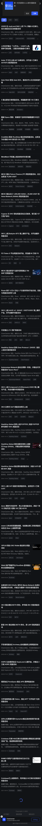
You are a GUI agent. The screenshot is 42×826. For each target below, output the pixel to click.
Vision (10, 711)
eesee (10, 538)
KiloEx (11, 597)
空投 (17, 303)
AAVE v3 (17, 322)
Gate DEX (11, 92)
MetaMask (12, 166)
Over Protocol (25, 359)
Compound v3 (19, 399)
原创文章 (11, 109)
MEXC (10, 186)
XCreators (20, 109)
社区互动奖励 (30, 38)
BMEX (18, 770)
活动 (15, 263)
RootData (20, 149)
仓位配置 (19, 129)
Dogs (22, 459)
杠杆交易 (17, 52)
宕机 (19, 751)
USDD (11, 38)
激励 (18, 654)
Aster (10, 72)
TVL (39, 38)
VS (16, 711)
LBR (16, 637)
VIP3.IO (11, 558)
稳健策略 (11, 129)
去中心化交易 (21, 92)
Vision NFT (24, 711)
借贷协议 (11, 691)
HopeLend (19, 674)
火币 (10, 52)
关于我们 (6, 814)
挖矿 (21, 340)
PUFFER (23, 436)
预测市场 (20, 731)
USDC (27, 399)
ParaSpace (20, 691)
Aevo (10, 518)
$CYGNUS (25, 226)
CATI (16, 498)
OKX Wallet (19, 558)
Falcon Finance (20, 186)
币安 (10, 340)
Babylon (17, 246)
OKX (18, 226)
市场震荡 (27, 129)
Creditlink (11, 149)
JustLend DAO (20, 38)
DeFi (16, 416)
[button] (39, 3)
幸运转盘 (29, 206)
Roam (10, 303)
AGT (16, 72)
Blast (17, 538)
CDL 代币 (37, 149)
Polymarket (12, 731)
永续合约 (23, 72)
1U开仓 (25, 52)
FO (10, 263)
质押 (25, 518)
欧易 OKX (24, 637)
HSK (29, 459)
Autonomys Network (14, 379)
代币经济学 (18, 518)
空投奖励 (28, 149)
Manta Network (20, 597)
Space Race (26, 379)
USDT (22, 498)
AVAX (24, 322)
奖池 (30, 72)
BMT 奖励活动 (19, 283)
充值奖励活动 (35, 359)
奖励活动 (30, 92)
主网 (34, 379)
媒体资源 (19, 814)
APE (28, 691)
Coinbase (11, 751)
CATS (22, 478)
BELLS (28, 340)
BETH (16, 617)
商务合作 (31, 814)
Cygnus (11, 226)
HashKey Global (13, 359)
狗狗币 (19, 790)
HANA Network (20, 206)
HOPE (10, 674)
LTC (16, 340)
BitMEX (11, 770)
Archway (11, 654)
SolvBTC (23, 416)
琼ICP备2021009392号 (20, 823)
